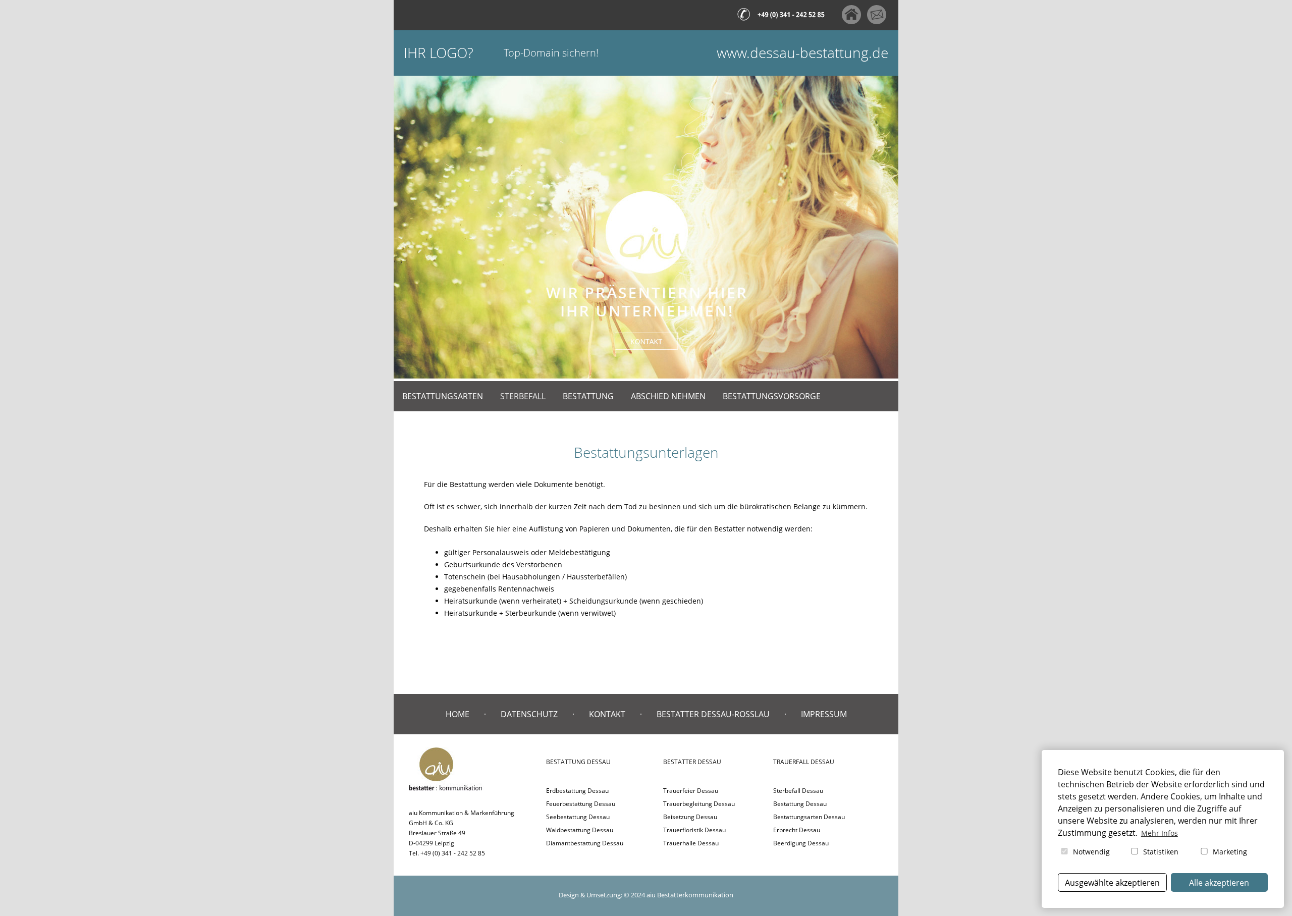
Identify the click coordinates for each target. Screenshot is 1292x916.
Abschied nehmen (668, 396)
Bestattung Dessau (800, 803)
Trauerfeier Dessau (690, 790)
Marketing (1229, 851)
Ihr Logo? (438, 52)
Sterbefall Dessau (798, 790)
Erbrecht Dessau (796, 830)
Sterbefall (523, 396)
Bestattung (588, 396)
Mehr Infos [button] (1159, 833)
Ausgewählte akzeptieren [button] (1112, 882)
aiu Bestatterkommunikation (690, 894)
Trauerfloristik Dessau (694, 830)
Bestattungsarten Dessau (809, 817)
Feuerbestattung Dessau (580, 803)
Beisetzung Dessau (690, 817)
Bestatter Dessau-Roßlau (713, 714)
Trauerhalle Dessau (691, 843)
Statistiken (1159, 851)
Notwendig (1090, 851)
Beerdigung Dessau (801, 843)
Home (457, 714)
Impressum (824, 714)
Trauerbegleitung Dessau (699, 803)
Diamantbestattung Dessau (584, 843)
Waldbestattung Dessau (579, 830)
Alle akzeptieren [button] (1219, 882)
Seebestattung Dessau (578, 817)
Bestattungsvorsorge (772, 396)
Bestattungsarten (442, 396)
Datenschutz (529, 714)
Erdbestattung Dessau (577, 790)
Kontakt (607, 714)
